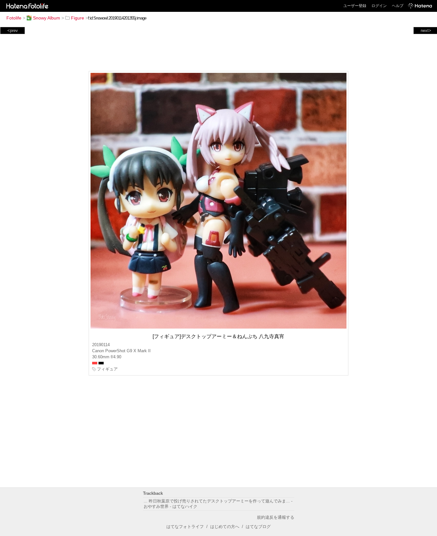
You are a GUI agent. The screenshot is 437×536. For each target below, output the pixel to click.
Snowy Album (46, 17)
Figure (77, 17)
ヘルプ (397, 6)
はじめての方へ (224, 526)
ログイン (379, 6)
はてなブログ (258, 526)
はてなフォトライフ (185, 526)
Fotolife (13, 17)
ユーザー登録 (354, 6)
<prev (12, 30)
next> (426, 30)
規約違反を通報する (275, 517)
